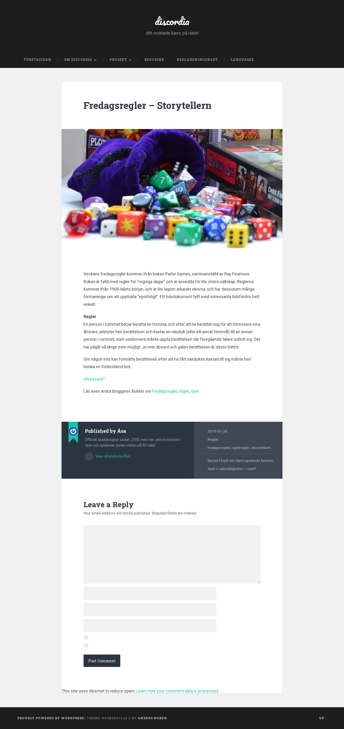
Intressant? (94, 379)
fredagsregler (164, 391)
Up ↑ (323, 718)
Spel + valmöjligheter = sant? (232, 469)
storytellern (261, 448)
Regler (213, 439)
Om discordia (78, 60)
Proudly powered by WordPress (50, 718)
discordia (172, 21)
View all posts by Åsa (112, 456)
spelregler (240, 448)
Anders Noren (152, 718)
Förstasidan (37, 60)
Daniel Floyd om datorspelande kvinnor (241, 461)
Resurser (154, 60)
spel (195, 391)
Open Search (322, 60)
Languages (242, 60)
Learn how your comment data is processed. (177, 690)
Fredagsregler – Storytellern (148, 105)
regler (184, 391)
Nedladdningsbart (197, 60)
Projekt (118, 60)
